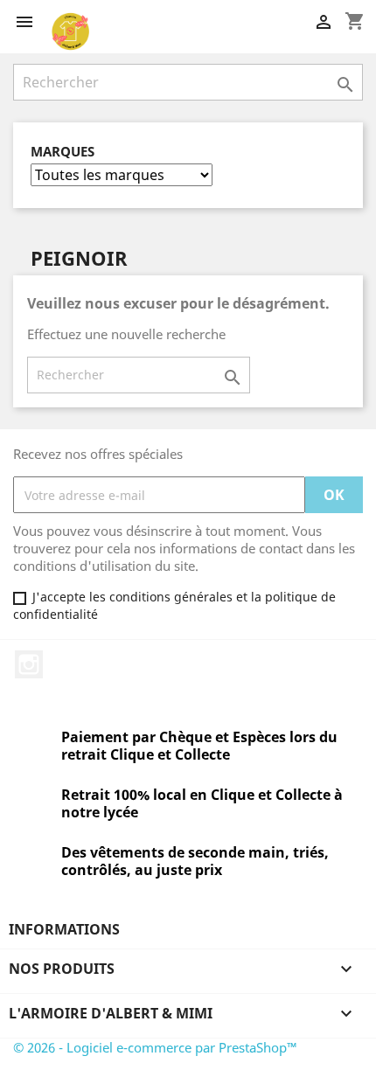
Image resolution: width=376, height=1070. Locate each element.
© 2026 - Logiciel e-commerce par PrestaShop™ (155, 1047)
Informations (64, 929)
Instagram (29, 664)
